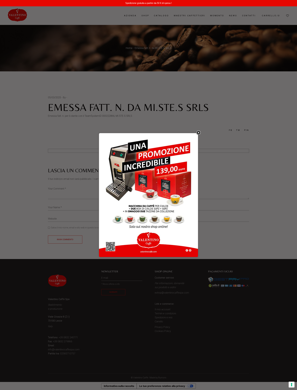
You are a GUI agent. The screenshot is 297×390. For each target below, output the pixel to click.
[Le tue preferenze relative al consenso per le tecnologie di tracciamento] (292, 385)
